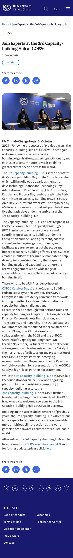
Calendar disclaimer (17, 528)
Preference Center (48, 521)
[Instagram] (32, 488)
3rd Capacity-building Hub (26, 173)
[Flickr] (41, 488)
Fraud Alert (11, 535)
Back (9, 33)
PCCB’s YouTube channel (41, 444)
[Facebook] (6, 80)
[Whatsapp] (66, 488)
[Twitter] (26, 80)
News (5, 24)
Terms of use (12, 521)
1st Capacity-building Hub (33, 376)
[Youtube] (49, 488)
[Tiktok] (58, 488)
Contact (9, 542)
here (48, 448)
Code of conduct (15, 514)
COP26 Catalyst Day (15, 288)
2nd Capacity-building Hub (20, 393)
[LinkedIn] (24, 488)
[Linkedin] (16, 80)
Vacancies (43, 514)
